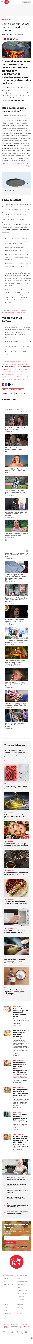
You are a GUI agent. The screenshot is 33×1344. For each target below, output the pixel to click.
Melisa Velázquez (18, 34)
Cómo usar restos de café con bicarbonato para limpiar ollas (16, 873)
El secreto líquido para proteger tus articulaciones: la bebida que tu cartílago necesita (20, 1118)
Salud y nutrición (18, 1006)
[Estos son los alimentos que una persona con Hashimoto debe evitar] (7, 1009)
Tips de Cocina (6, 19)
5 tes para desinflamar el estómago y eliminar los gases (16, 1198)
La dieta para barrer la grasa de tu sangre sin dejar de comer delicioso (21, 1092)
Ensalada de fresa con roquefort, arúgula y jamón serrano (17, 1212)
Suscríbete (27, 2)
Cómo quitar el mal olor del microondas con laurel (15, 931)
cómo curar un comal (16, 389)
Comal (5, 389)
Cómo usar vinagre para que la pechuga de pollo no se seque (16, 845)
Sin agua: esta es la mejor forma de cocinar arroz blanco (16, 902)
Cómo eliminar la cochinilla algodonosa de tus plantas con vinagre (15, 991)
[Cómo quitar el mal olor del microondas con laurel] (16, 917)
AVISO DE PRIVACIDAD (21, 1247)
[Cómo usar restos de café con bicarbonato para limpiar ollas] (16, 859)
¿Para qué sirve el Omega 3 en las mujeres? (17, 1191)
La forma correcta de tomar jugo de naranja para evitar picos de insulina (20, 1139)
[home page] (6, 2)
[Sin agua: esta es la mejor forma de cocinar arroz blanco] (16, 888)
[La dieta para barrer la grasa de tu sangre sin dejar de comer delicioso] (7, 1090)
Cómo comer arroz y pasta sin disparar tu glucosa (16, 1185)
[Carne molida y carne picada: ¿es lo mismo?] (16, 772)
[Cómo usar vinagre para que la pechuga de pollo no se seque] (16, 830)
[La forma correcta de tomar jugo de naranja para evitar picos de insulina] (7, 1137)
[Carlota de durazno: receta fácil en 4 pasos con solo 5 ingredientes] (7, 1033)
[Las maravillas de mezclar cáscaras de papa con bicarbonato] (16, 946)
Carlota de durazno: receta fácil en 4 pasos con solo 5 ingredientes (21, 1033)
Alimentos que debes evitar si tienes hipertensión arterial (16, 1178)
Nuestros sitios (22, 1276)
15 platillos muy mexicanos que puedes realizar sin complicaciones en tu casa (15, 374)
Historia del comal (21, 393)
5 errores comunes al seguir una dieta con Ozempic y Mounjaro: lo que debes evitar (17, 1205)
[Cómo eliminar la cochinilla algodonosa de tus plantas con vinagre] (16, 976)
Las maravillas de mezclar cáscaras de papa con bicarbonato (14, 961)
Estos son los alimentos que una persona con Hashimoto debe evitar (20, 1012)
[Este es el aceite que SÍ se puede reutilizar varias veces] (16, 801)
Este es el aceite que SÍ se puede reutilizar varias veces (15, 816)
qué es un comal (7, 393)
